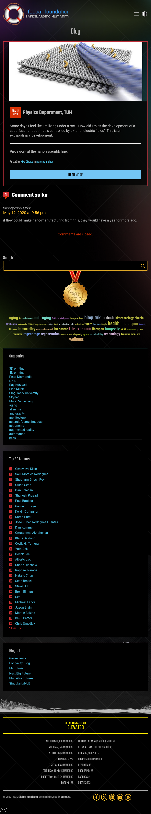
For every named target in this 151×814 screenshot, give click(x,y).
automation (17, 434)
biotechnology (124, 318)
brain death (22, 324)
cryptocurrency (41, 324)
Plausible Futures (21, 678)
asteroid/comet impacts (25, 422)
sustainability (96, 335)
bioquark (92, 318)
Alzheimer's (27, 318)
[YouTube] (120, 797)
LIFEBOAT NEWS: (86, 741)
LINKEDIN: (52, 747)
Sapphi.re (65, 797)
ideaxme (13, 330)
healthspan (129, 324)
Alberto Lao (23, 559)
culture (51, 325)
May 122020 (15, 112)
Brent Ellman (24, 591)
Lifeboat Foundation (28, 797)
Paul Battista (24, 501)
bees (12, 438)
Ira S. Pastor (23, 618)
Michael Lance (25, 602)
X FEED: (52, 753)
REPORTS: (83, 765)
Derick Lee (22, 554)
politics (140, 330)
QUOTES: (82, 783)
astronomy (16, 426)
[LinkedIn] (112, 797)
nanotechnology (44, 161)
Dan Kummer (24, 527)
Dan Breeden (24, 490)
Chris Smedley (25, 623)
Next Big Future (19, 673)
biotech (107, 318)
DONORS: (62, 759)
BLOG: (81, 753)
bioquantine (76, 318)
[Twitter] (104, 797)
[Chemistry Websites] (75, 290)
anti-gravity (17, 413)
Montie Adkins (25, 613)
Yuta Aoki (22, 549)
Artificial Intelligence (60, 318)
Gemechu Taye (25, 506)
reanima (17, 334)
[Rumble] (128, 797)
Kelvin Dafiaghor (26, 511)
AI (20, 318)
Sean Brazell (23, 581)
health (114, 324)
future (88, 324)
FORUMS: (65, 783)
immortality (26, 329)
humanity (142, 325)
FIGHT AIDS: (55, 765)
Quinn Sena (23, 485)
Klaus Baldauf (25, 538)
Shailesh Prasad (26, 495)
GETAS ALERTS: (85, 747)
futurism (96, 324)
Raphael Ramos (26, 570)
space (86, 334)
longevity (112, 329)
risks (70, 335)
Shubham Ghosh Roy (30, 479)
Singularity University (24, 393)
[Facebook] (96, 797)
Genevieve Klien (26, 469)
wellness (76, 339)
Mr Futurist (16, 668)
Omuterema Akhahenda (31, 533)
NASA (123, 329)
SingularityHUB (19, 683)
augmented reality (21, 430)
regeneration (50, 334)
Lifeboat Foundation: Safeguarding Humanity (65, 14)
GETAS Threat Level (75, 726)
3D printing (17, 368)
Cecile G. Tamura (27, 543)
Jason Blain (23, 607)
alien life (15, 409)
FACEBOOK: (50, 741)
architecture (17, 417)
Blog (75, 31)
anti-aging (42, 318)
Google (104, 324)
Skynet (14, 397)
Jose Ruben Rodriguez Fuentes (36, 522)
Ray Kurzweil (18, 385)
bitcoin (139, 318)
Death (56, 325)
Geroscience (17, 658)
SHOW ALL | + (15, 628)
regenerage (31, 334)
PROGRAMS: (84, 771)
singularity (77, 335)
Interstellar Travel (44, 329)
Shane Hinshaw (26, 565)
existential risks (66, 324)
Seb (17, 597)
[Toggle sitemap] (136, 13)
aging (13, 318)
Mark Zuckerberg (21, 401)
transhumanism (130, 334)
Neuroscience (131, 330)
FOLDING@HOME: (51, 771)
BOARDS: (82, 759)
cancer (31, 324)
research (64, 335)
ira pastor (61, 329)
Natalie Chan (24, 575)
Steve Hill (21, 586)
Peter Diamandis (20, 377)
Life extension (80, 329)
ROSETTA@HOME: (50, 777)
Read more (75, 175)
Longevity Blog (19, 663)
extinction (79, 324)
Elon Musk (16, 389)
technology (112, 334)
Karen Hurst (23, 517)
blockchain (11, 324)
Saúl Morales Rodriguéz (31, 474)
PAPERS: (82, 777)
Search (142, 266)
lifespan (98, 329)
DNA (12, 381)
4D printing (17, 373)
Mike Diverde (26, 161)
